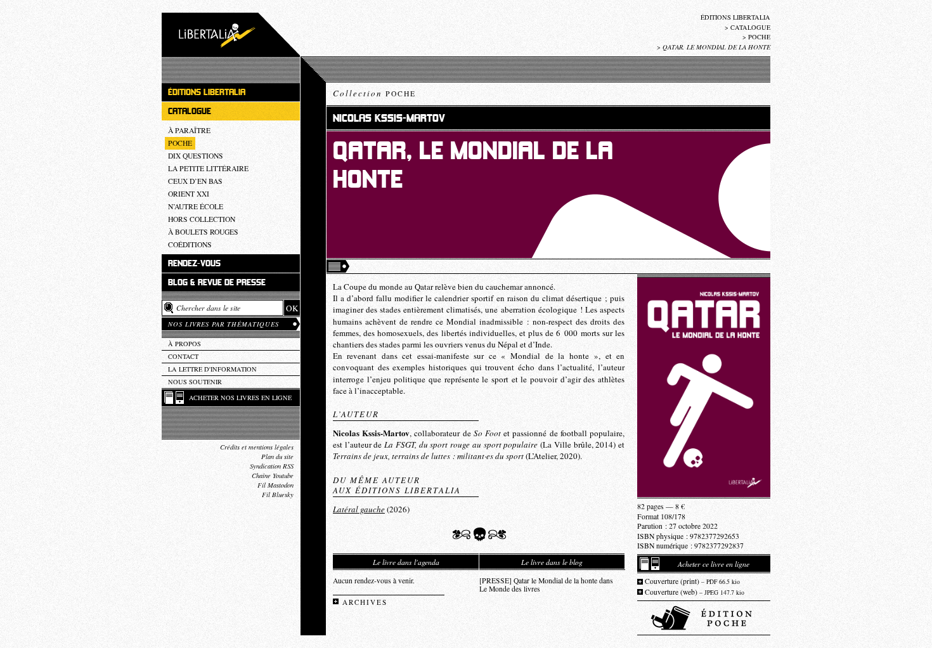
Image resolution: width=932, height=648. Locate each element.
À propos (184, 343)
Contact (183, 356)
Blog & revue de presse (217, 282)
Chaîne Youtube (273, 475)
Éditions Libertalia (735, 17)
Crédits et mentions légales (257, 447)
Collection (374, 93)
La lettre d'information (212, 369)
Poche (759, 36)
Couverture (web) (694, 592)
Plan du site (277, 456)
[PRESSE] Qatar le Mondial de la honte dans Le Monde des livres (546, 584)
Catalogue (750, 27)
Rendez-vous (194, 263)
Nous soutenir (195, 381)
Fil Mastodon (275, 485)
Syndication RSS (272, 466)
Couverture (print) (692, 581)
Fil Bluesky (278, 494)
